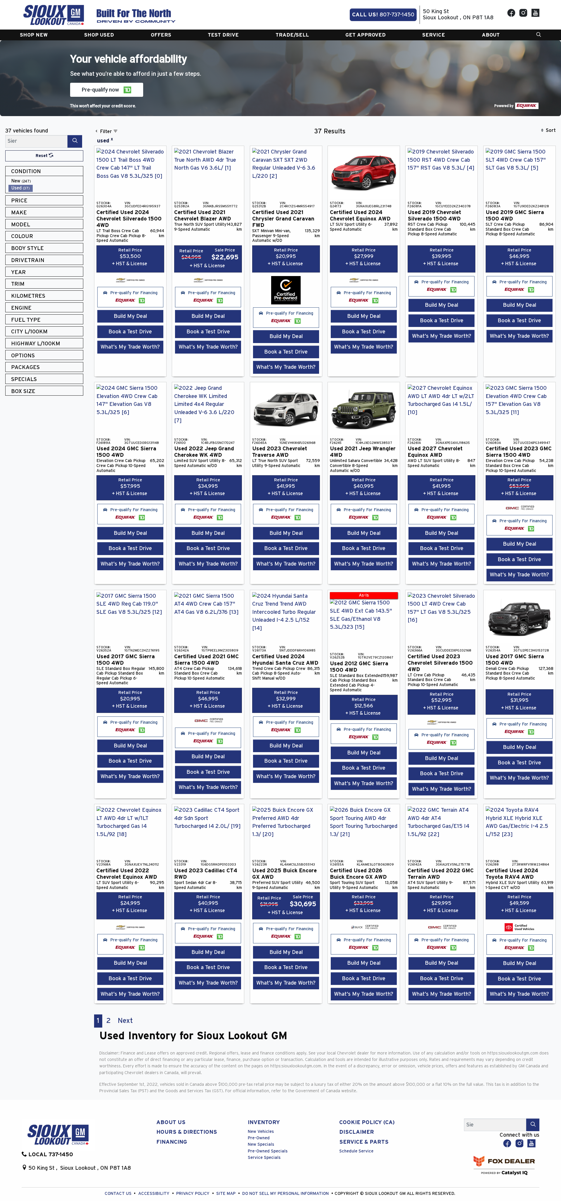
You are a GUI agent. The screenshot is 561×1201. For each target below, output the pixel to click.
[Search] (74, 141)
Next (125, 1020)
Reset (42, 156)
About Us (171, 1122)
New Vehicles (261, 1131)
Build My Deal (130, 316)
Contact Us (119, 1193)
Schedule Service (356, 1151)
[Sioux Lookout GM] (54, 14)
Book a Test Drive (130, 332)
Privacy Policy (193, 1193)
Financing (171, 1142)
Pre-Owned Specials (268, 1151)
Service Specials (264, 1157)
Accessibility (154, 1193)
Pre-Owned (259, 1138)
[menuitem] (45, 181)
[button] (33, 35)
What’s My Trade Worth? (130, 347)
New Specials (261, 1144)
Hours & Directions (186, 1132)
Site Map (226, 1193)
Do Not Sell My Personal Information (286, 1193)
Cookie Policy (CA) (367, 1122)
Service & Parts (364, 1142)
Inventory (264, 1122)
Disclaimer (356, 1132)
